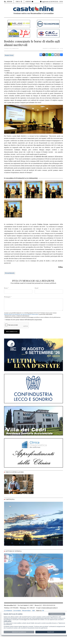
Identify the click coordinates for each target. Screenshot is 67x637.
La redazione (8, 610)
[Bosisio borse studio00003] (54, 189)
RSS (33, 610)
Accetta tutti (50, 632)
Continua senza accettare (56, 614)
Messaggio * (7, 297)
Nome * (6, 288)
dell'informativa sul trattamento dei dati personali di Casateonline (21, 314)
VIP (43, 610)
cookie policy (7, 621)
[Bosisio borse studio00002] (33, 189)
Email (36, 288)
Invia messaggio (12, 331)
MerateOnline (26, 610)
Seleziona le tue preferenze (19, 632)
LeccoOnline (17, 610)
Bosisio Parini (9, 55)
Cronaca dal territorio (11, 48)
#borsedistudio (9, 273)
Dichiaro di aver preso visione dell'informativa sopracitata (24, 319)
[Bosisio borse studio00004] (13, 208)
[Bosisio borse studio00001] (13, 189)
